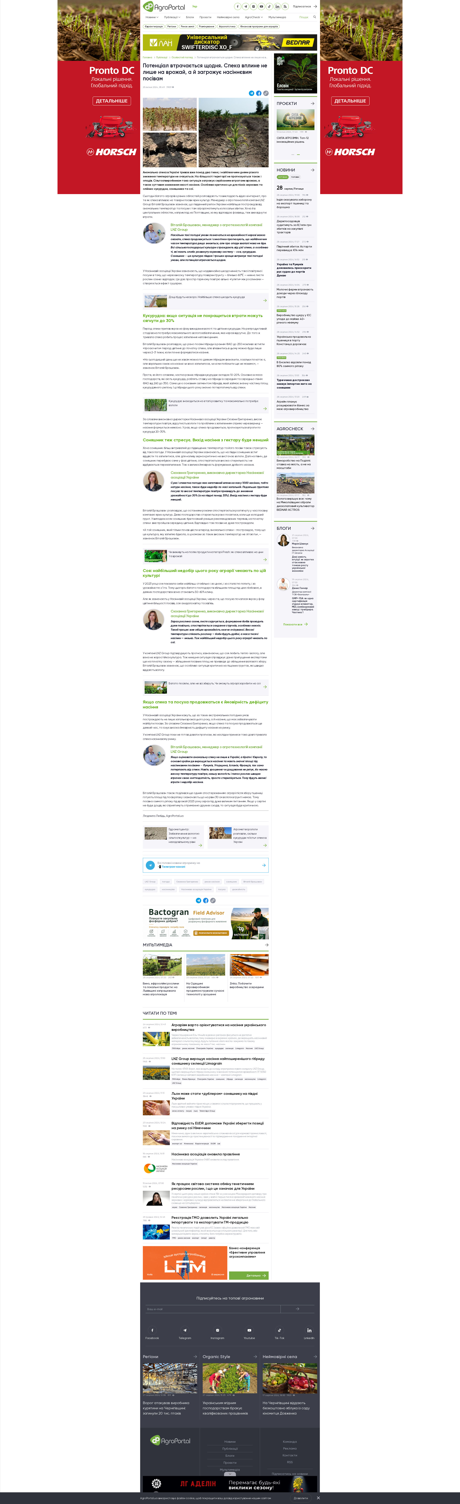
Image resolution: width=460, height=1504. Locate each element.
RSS (290, 1462)
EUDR (213, 1144)
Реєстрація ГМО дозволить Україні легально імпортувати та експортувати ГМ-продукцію (210, 1219)
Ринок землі (187, 26)
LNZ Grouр (150, 881)
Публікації (162, 57)
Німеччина (188, 1144)
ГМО (174, 1238)
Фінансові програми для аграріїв (259, 26)
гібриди (229, 1079)
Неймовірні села (228, 17)
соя (218, 1144)
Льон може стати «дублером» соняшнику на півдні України (214, 1095)
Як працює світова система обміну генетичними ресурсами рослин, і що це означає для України (213, 1186)
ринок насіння (212, 881)
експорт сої (177, 1144)
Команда (290, 1441)
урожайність (238, 889)
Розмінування (206, 26)
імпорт (204, 1238)
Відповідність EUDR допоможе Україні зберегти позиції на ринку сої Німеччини (218, 1125)
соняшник (231, 881)
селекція (229, 1048)
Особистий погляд (182, 57)
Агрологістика (227, 26)
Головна (148, 57)
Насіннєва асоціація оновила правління (206, 1154)
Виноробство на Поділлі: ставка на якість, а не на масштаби (294, 464)
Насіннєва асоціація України (196, 889)
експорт (195, 1238)
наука (174, 1207)
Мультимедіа (277, 17)
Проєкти (205, 17)
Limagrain (239, 1048)
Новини (230, 1441)
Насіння (249, 1048)
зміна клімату (178, 1111)
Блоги (190, 17)
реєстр (212, 1238)
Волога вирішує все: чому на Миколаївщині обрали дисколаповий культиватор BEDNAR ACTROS (295, 504)
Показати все (292, 624)
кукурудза (150, 889)
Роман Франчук (188, 1079)
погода (166, 881)
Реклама (290, 1448)
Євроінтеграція (154, 26)
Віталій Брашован (252, 881)
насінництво (168, 889)
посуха (222, 889)
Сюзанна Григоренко (187, 881)
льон (196, 1111)
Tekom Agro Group (207, 1111)
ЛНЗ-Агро (176, 1048)
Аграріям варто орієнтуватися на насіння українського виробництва (219, 1027)
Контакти (290, 1455)
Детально (254, 1275)
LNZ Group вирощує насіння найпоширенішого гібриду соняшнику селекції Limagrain (218, 1061)
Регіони (171, 26)
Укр (194, 6)
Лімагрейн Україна (204, 1048)
